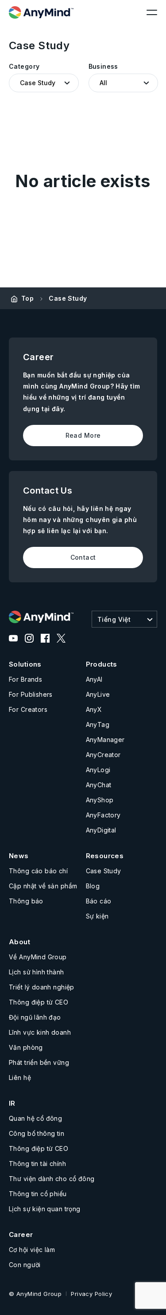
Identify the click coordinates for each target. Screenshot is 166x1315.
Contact (83, 557)
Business (103, 66)
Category (24, 66)
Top (27, 298)
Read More (83, 435)
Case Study (68, 298)
